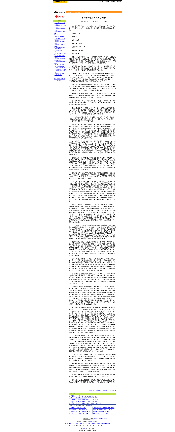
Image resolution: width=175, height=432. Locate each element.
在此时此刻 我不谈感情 (60, 69)
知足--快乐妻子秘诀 (59, 64)
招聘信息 (82, 423)
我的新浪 (90, 405)
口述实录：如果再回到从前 (77, 398)
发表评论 (92, 390)
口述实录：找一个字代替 (76, 396)
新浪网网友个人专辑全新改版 (78, 409)
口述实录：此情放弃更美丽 (77, 401)
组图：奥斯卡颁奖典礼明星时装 (102, 409)
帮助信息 (103, 423)
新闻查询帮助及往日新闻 (100, 418)
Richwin (93, 423)
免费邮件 (107, 1)
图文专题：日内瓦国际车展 (77, 408)
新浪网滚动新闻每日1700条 (101, 411)
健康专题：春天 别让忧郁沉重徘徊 (79, 411)
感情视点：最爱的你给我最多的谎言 (60, 59)
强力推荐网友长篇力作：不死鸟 (78, 413)
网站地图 (119, 1)
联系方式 (98, 423)
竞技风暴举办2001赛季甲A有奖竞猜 (103, 408)
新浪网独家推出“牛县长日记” (101, 413)
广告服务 (77, 423)
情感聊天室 (106, 390)
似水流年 (57, 34)
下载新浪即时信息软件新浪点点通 (59, 79)
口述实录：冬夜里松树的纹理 (78, 399)
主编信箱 (92, 421)
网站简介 (67, 423)
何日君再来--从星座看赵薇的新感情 (60, 48)
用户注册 (113, 1)
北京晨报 (86, 12)
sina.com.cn (60, 2)
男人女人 (75, 12)
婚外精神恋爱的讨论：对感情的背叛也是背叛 (60, 67)
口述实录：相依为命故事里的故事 (79, 403)
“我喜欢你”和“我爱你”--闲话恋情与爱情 (60, 74)
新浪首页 (100, 1)
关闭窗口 (113, 390)
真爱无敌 (80, 12)
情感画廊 (99, 390)
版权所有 (83, 428)
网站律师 (108, 423)
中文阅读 (87, 423)
